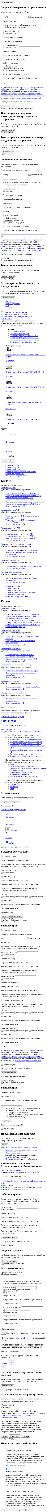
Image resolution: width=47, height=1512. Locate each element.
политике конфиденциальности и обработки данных (21, 94)
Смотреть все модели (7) (15, 556)
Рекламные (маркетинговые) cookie (19, 1491)
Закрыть (29, 1510)
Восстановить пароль (9, 1237)
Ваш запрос (7, 204)
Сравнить (4, 1363)
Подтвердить (6, 1121)
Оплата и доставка (12, 304)
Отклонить (25, 1436)
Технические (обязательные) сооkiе (19, 1451)
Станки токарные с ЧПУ (19, 334)
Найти (4, 430)
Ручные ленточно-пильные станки (21, 550)
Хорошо (4, 1145)
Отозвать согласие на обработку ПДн (24, 777)
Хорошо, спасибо (8, 130)
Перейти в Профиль (23, 1338)
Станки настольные (17, 332)
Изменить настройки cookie (21, 772)
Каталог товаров (30, 1147)
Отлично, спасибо (8, 1338)
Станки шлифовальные (14, 474)
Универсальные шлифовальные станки (23, 566)
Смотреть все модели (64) (15, 524)
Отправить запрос (8, 106)
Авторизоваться (38, 1338)
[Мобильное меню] (8, 461)
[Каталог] (7, 829)
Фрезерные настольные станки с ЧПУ (22, 504)
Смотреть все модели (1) (15, 568)
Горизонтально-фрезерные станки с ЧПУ (21, 538)
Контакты (9, 308)
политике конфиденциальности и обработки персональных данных (18, 1416)
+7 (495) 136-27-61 (32, 1172)
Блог (7, 306)
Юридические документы (20, 774)
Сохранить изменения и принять (13, 1510)
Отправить (5, 258)
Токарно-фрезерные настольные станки (23, 496)
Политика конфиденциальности (22, 766)
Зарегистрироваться (15, 916)
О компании (10, 302)
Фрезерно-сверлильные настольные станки (24, 502)
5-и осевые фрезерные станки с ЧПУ (24, 338)
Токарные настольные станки (19, 500)
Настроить (16, 1436)
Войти (11, 843)
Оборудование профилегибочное (23, 342)
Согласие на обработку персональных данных (28, 768)
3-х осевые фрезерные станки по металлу (26, 742)
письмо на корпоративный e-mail (28, 98)
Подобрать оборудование (11, 1170)
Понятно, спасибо (8, 151)
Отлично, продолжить (9, 1261)
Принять (5, 1436)
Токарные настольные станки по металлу (26, 756)
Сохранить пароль (8, 1329)
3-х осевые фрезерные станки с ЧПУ (24, 336)
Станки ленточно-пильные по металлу (25, 340)
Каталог (14, 830)
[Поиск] (3, 461)
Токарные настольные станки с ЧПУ (22, 494)
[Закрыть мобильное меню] (13, 461)
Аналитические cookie (14, 1471)
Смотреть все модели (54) (15, 540)
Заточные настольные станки (19, 498)
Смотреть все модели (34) (15, 506)
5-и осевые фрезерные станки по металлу (26, 744)
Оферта (13, 764)
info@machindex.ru (8, 729)
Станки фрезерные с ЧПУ (15, 470)
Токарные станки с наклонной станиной (26, 740)
